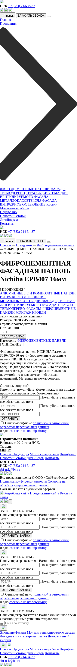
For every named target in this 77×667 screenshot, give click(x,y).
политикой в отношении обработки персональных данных (34, 425)
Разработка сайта (16, 493)
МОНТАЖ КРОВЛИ (31, 312)
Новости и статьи (13, 216)
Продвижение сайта (44, 493)
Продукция (24, 245)
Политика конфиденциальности (23, 481)
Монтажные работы (14, 208)
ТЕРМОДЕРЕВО (12, 193)
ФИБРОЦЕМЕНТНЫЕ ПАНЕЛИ (25, 189)
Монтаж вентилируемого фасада (51, 632)
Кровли (52, 204)
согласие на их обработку (28, 431)
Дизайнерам (9, 219)
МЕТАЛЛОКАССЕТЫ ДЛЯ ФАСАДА (28, 200)
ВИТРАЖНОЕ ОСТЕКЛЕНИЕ (23, 204)
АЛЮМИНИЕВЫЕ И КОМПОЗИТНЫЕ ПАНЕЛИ (38, 293)
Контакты (7, 223)
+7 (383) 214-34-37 (21, 6)
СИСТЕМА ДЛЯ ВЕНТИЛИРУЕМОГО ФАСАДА (34, 195)
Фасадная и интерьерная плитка (23, 636)
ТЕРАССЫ (34, 193)
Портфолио (8, 212)
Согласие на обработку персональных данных (32, 483)
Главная (6, 19)
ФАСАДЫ (57, 189)
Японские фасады (13, 632)
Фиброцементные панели (55, 245)
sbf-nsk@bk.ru (10, 469)
